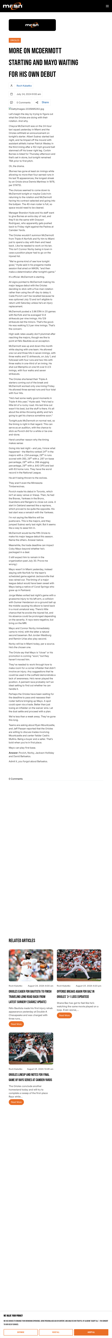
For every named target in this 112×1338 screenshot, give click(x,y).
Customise (20, 1332)
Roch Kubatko (24, 85)
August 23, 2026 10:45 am (40, 1069)
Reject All (55, 1332)
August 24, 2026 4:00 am (40, 985)
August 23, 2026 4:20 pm (88, 985)
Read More (16, 1024)
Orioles (14, 40)
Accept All (91, 1332)
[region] (56, 1324)
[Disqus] (56, 819)
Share (45, 102)
